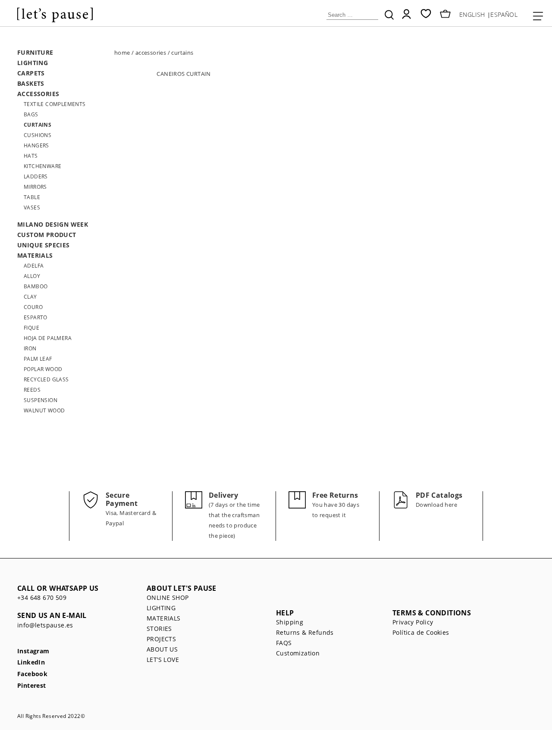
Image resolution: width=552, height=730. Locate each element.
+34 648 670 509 (41, 597)
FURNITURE (35, 52)
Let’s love (163, 659)
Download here (436, 505)
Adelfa (34, 265)
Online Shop (167, 597)
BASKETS (30, 83)
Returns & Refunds (305, 632)
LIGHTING (32, 63)
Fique (31, 327)
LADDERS (36, 176)
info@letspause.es (45, 625)
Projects (161, 639)
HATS (31, 155)
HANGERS (36, 145)
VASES (32, 207)
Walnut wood (44, 410)
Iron (30, 348)
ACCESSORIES (38, 94)
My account (406, 14)
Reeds (32, 389)
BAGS (31, 114)
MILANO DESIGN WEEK (52, 224)
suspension (40, 400)
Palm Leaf (38, 358)
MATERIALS (35, 255)
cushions (37, 135)
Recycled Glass (46, 379)
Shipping (289, 622)
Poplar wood (43, 369)
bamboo (35, 286)
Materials (164, 618)
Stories (159, 628)
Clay (30, 296)
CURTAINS (37, 124)
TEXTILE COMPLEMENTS (55, 104)
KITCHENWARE (42, 166)
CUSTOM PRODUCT (46, 235)
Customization (298, 653)
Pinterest (31, 685)
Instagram (33, 651)
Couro (33, 307)
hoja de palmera (48, 338)
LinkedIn (31, 662)
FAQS (284, 643)
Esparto (35, 317)
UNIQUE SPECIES (43, 245)
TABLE (32, 197)
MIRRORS (35, 186)
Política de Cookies (420, 632)
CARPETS (31, 73)
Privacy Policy (412, 622)
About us (162, 649)
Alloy (32, 276)
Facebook (32, 674)
